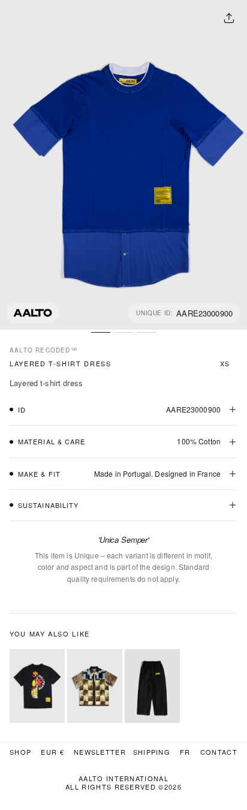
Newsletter (100, 752)
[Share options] (229, 18)
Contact (218, 752)
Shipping (152, 752)
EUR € (52, 752)
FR (185, 752)
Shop (20, 752)
